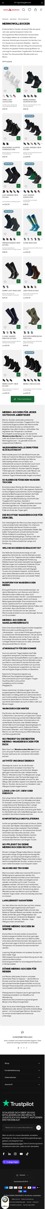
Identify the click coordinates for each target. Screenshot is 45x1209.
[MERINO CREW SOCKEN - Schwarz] (24, 380)
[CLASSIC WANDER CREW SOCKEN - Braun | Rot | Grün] (28, 143)
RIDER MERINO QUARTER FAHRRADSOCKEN (11, 148)
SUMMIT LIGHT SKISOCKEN (11, 290)
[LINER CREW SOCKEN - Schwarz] (28, 286)
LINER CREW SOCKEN (31, 290)
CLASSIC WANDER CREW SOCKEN (32, 148)
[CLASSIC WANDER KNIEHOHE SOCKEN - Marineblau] (3, 332)
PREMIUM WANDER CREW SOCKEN (11, 244)
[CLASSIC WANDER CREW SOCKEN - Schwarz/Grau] (24, 143)
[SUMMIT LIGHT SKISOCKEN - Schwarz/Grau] (3, 286)
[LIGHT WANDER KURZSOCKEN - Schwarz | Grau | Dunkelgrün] (24, 191)
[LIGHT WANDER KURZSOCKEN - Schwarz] (28, 191)
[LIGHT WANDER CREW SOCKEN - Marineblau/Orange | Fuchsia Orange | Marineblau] (7, 191)
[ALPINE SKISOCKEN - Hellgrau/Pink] (31, 239)
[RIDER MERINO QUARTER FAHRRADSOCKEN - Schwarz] (3, 143)
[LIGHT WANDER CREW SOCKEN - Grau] (14, 191)
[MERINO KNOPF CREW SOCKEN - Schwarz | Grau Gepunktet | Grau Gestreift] (10, 380)
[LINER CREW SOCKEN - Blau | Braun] (24, 286)
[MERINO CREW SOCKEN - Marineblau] (38, 380)
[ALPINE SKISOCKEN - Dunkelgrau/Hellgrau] (24, 239)
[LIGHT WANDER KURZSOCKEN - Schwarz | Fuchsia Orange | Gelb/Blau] (38, 191)
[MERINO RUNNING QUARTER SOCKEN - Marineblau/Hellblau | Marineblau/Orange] (35, 96)
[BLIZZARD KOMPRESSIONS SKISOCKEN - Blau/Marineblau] (31, 332)
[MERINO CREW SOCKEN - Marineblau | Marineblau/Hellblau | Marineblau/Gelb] (28, 380)
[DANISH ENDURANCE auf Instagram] (15, 1168)
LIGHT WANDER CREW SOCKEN (10, 196)
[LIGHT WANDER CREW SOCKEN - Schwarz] (3, 191)
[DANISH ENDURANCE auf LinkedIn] (9, 1168)
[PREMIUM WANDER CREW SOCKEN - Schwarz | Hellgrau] (14, 239)
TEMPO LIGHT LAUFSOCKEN (7, 101)
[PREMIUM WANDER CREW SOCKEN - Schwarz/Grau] (10, 239)
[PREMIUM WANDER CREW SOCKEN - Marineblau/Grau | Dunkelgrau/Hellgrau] (3, 239)
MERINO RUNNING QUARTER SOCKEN (30, 101)
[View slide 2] (21, 1048)
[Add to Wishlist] (5, 91)
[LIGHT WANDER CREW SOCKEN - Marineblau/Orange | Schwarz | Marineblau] (10, 191)
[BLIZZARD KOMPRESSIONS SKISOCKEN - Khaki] (28, 332)
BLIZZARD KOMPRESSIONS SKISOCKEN (32, 337)
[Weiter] (41, 3)
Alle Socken (13, 19)
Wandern (11, 496)
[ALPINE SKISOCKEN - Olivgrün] (35, 239)
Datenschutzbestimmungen (12, 1155)
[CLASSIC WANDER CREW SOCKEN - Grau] (31, 143)
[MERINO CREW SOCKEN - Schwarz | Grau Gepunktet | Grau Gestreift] (35, 380)
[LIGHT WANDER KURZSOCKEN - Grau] (31, 191)
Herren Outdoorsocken (26, 527)
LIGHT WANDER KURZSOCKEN (28, 196)
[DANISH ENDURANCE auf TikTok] (27, 1168)
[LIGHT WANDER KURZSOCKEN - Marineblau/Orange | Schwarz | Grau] (35, 191)
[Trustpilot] (17, 1114)
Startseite (5, 19)
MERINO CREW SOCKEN (31, 384)
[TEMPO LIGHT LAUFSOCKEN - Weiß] (3, 96)
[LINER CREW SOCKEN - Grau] (31, 286)
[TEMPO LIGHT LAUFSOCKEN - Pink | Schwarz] (14, 96)
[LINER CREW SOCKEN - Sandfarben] (35, 286)
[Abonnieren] (36, 1139)
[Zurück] (3, 3)
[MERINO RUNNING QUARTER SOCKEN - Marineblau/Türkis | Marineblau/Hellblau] (28, 96)
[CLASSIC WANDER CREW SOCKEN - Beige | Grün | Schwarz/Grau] (35, 143)
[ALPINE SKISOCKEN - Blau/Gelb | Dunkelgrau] (38, 239)
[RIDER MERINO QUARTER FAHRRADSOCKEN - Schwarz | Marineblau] (7, 143)
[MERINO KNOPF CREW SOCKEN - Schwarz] (3, 380)
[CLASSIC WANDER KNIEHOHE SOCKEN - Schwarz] (10, 332)
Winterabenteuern (22, 635)
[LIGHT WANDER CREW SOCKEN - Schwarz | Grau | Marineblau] (18, 191)
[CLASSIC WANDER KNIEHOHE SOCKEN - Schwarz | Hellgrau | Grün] (14, 332)
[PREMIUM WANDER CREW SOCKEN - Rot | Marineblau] (7, 239)
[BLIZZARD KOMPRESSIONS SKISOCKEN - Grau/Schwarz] (24, 332)
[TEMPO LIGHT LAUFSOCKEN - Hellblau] (10, 96)
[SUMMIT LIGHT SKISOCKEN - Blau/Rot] (7, 286)
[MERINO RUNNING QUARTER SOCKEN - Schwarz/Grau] (24, 96)
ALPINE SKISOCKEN (30, 243)
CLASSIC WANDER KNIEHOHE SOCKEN (9, 337)
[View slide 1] (18, 1048)
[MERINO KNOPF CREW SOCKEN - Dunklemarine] (7, 380)
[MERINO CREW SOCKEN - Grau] (31, 380)
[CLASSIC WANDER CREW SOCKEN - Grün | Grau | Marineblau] (38, 143)
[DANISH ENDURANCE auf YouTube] (21, 1168)
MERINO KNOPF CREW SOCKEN (10, 385)
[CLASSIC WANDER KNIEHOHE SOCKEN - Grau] (7, 332)
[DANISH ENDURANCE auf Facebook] (3, 1168)
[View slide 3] (23, 1048)
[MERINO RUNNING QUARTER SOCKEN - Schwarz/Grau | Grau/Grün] (31, 96)
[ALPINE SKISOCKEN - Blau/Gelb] (28, 239)
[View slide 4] (26, 1048)
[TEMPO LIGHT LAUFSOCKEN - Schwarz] (7, 96)
